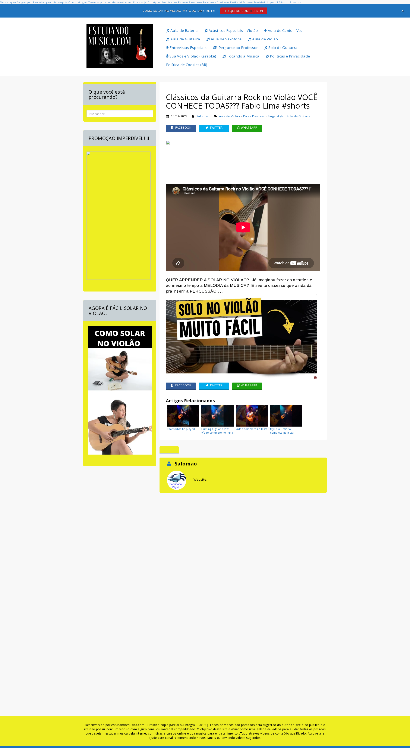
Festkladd (236, 2)
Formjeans (209, 2)
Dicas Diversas (254, 116)
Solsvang (248, 2)
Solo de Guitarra (283, 47)
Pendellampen (42, 2)
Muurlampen (8, 2)
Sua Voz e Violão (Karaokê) (192, 56)
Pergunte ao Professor (238, 47)
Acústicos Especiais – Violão (233, 30)
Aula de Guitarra (184, 39)
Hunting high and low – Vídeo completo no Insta (217, 430)
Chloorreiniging (77, 2)
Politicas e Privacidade (289, 56)
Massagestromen (122, 2)
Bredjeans (223, 2)
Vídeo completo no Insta (251, 429)
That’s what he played (181, 429)
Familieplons (169, 2)
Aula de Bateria (183, 30)
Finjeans (183, 2)
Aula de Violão (264, 39)
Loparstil (272, 2)
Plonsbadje (140, 2)
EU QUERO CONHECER (242, 11)
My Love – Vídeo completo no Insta (282, 430)
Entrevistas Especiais (187, 47)
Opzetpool (154, 2)
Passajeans (195, 2)
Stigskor (283, 2)
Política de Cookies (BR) (186, 64)
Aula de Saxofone (226, 39)
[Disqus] (243, 547)
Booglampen (24, 2)
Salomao (202, 116)
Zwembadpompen (99, 2)
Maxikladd (260, 2)
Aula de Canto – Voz (285, 30)
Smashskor (296, 2)
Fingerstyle (276, 116)
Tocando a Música (242, 56)
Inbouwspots (59, 2)
